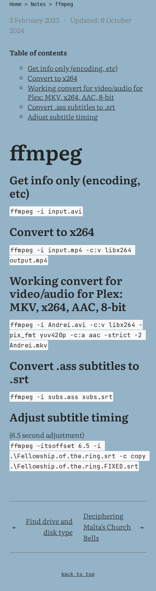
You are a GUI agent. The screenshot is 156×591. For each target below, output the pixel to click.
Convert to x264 (52, 78)
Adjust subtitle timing (63, 117)
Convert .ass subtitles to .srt (71, 107)
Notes (38, 4)
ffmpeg (64, 4)
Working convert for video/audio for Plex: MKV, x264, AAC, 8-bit (85, 92)
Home (15, 4)
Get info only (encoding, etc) (72, 68)
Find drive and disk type (49, 526)
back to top (78, 574)
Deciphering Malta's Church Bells (107, 527)
